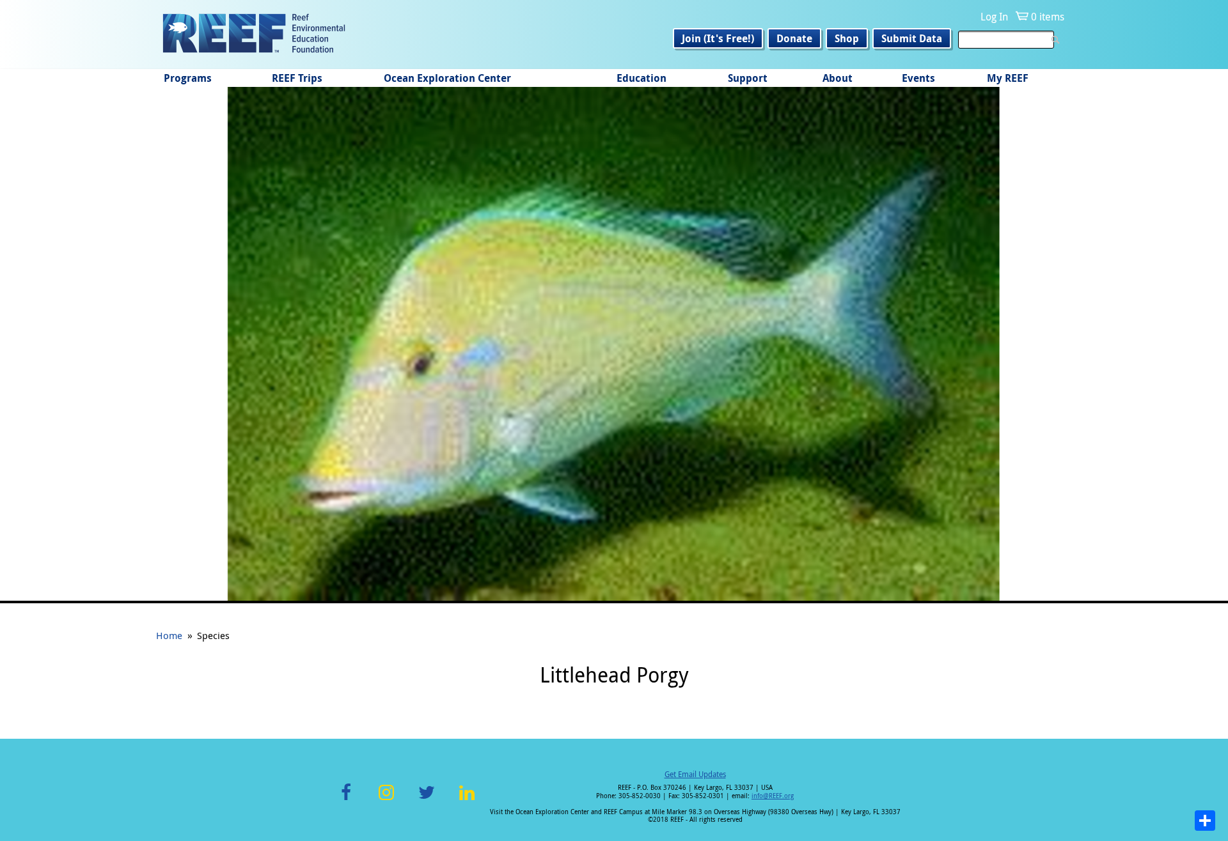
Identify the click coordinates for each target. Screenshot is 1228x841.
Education (641, 78)
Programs (188, 78)
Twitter (427, 799)
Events (918, 78)
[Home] (254, 34)
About (838, 78)
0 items (1047, 17)
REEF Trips (297, 78)
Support (747, 78)
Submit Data (911, 38)
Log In (994, 17)
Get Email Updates (695, 774)
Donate (794, 38)
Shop (847, 38)
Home (169, 635)
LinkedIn (467, 799)
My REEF (1007, 78)
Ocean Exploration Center (447, 78)
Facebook (346, 799)
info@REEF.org (773, 796)
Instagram (386, 799)
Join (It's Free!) (718, 38)
